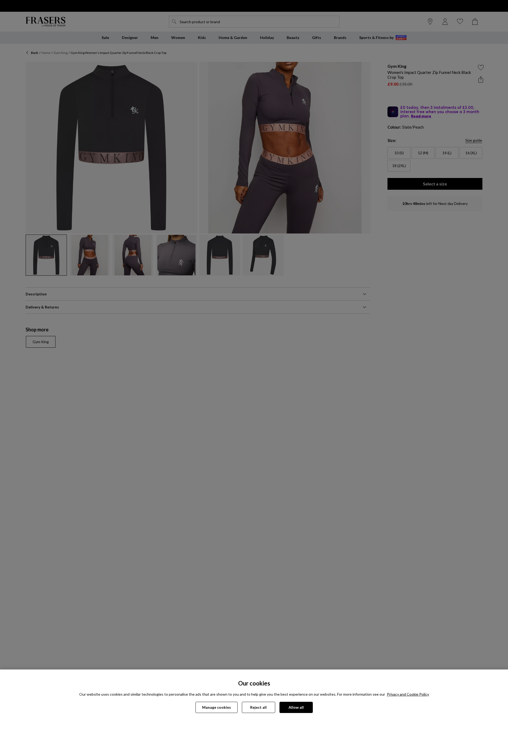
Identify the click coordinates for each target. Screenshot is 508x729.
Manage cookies (216, 707)
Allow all (296, 707)
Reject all (258, 707)
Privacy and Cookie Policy (408, 694)
